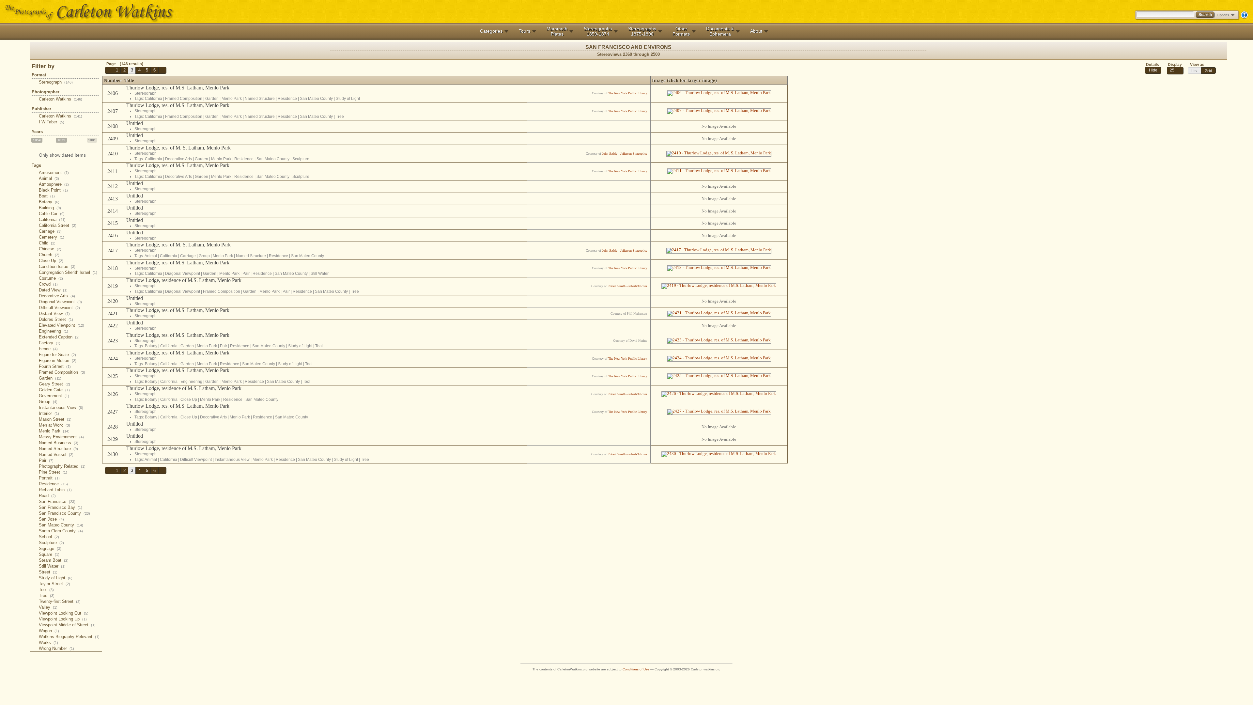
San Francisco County (64, 513)
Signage (50, 548)
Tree (46, 595)
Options (1223, 15)
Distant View (54, 313)
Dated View (53, 290)
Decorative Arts (57, 295)
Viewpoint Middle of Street (67, 624)
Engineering (53, 331)
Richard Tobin (55, 489)
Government (54, 395)
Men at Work (54, 425)
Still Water (52, 566)
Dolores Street (56, 319)
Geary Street (54, 384)
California (52, 219)
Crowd (48, 284)
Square (49, 554)
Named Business (58, 442)
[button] (109, 70)
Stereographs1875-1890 (642, 31)
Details (1152, 64)
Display (1175, 64)
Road (47, 495)
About (756, 31)
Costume (51, 278)
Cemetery (51, 237)
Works (48, 642)
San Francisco (57, 501)
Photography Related (62, 466)
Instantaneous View (61, 407)
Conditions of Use (636, 669)
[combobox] (1175, 70)
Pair (46, 460)
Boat (47, 196)
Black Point (53, 190)
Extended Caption (59, 337)
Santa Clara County (61, 530)
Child (47, 243)
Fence (48, 348)
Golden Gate (54, 389)
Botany (49, 201)
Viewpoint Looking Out (63, 613)
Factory (49, 342)
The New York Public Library (627, 93)
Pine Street (53, 472)
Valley (48, 607)
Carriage (50, 231)
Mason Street (55, 419)
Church (49, 254)
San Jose (51, 519)
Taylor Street (54, 583)
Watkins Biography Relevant (69, 636)
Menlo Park (54, 431)
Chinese (50, 248)
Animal (49, 178)
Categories (491, 31)
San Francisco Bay (60, 507)
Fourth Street (55, 366)
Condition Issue (57, 266)
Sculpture (51, 542)
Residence (53, 483)
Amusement (54, 172)
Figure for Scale (57, 354)
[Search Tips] (1244, 17)
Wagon (49, 630)
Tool (46, 589)
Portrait (49, 478)
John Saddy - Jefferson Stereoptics (624, 153)
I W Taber (51, 121)
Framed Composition (62, 372)
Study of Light (55, 577)
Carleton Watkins (60, 99)
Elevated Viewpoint (61, 325)
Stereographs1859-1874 (598, 31)
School (49, 536)
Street (48, 572)
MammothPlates (557, 31)
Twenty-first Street (60, 601)
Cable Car (52, 213)
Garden (50, 378)
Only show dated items (62, 155)
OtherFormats (681, 31)
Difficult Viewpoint (59, 307)
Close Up (51, 260)
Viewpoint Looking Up (63, 619)
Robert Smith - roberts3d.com (627, 286)
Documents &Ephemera (720, 31)
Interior (49, 413)
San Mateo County (61, 525)
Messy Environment (61, 436)
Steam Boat (54, 560)
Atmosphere (54, 184)
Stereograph (56, 82)
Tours (524, 31)
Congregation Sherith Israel (68, 272)
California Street (57, 225)
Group (48, 401)
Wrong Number (56, 648)
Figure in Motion (57, 360)
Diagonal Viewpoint (60, 301)
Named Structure (58, 448)
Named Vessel (56, 454)
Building (50, 207)
